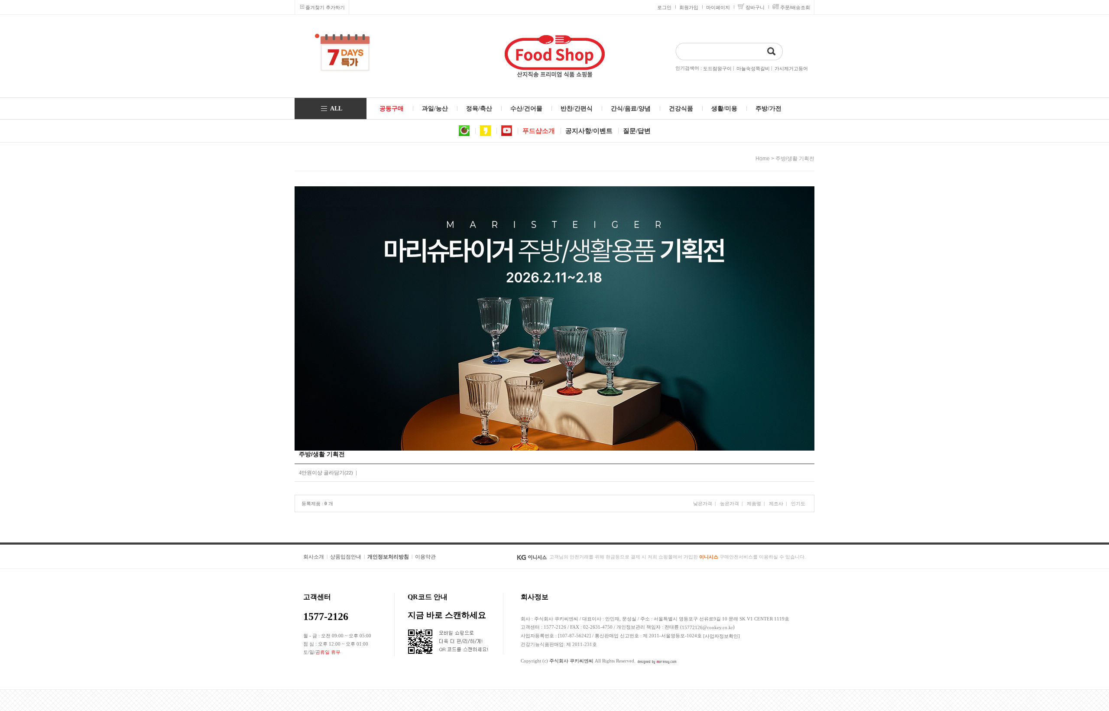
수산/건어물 (526, 108)
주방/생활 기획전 (794, 159)
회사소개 (313, 557)
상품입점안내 (345, 557)
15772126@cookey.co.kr (707, 627)
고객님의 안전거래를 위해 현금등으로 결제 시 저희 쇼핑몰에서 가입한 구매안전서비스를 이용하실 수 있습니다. (677, 556)
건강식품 (681, 108)
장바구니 (755, 7)
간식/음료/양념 (631, 108)
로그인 (664, 7)
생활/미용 (724, 108)
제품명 (754, 503)
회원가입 (688, 7)
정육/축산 (479, 108)
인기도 (798, 503)
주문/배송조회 (795, 7)
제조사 (776, 503)
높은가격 (729, 503)
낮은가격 (702, 503)
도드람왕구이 (717, 68)
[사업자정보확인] (721, 636)
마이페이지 (718, 7)
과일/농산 (435, 108)
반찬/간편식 (577, 108)
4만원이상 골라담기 (321, 473)
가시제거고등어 (791, 68)
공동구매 (391, 108)
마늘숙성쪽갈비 (753, 68)
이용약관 (425, 557)
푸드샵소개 (538, 130)
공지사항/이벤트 (589, 130)
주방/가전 (768, 108)
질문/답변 (637, 130)
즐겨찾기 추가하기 (325, 7)
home (763, 159)
